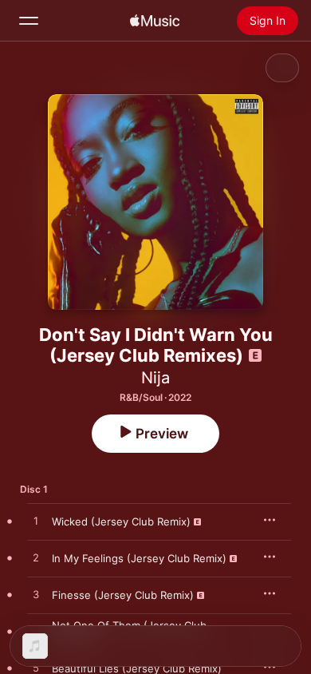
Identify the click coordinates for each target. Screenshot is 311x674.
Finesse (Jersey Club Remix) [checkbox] (123, 595)
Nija (155, 377)
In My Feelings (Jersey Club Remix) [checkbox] (139, 558)
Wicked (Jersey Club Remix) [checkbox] (121, 521)
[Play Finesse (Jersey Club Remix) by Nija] (36, 595)
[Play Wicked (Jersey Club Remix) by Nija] (36, 521)
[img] (154, 21)
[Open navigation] (28, 20)
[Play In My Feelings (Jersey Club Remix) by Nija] (36, 558)
